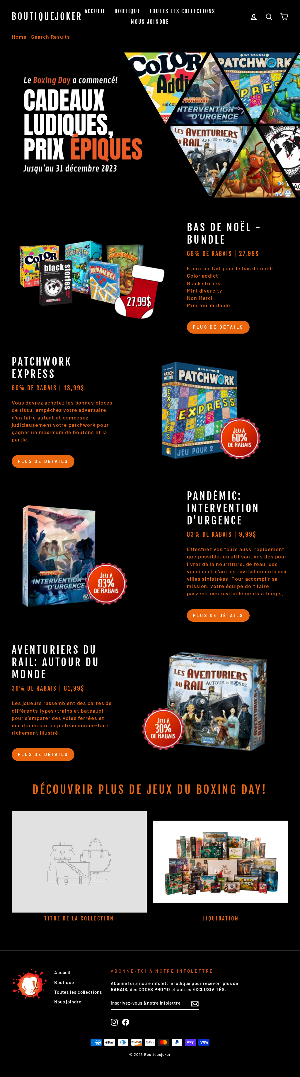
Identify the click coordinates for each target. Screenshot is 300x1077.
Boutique (128, 11)
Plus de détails (218, 327)
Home (19, 36)
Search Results (50, 36)
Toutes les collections (182, 11)
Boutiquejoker (47, 16)
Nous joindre (150, 21)
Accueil (95, 11)
